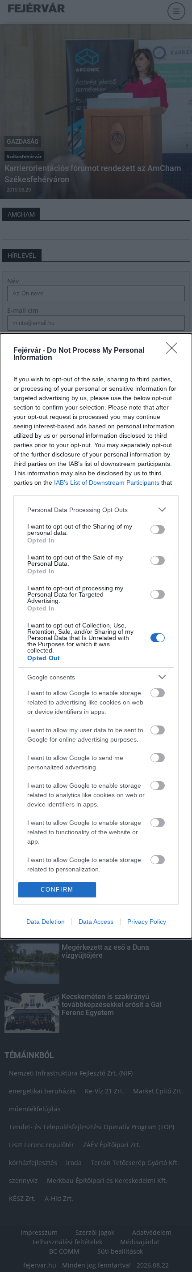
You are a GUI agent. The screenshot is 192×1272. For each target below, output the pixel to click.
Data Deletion (45, 921)
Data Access (96, 921)
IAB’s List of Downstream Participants (106, 482)
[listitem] (96, 509)
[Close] (174, 350)
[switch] (157, 529)
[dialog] (96, 636)
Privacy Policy (146, 921)
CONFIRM (57, 889)
